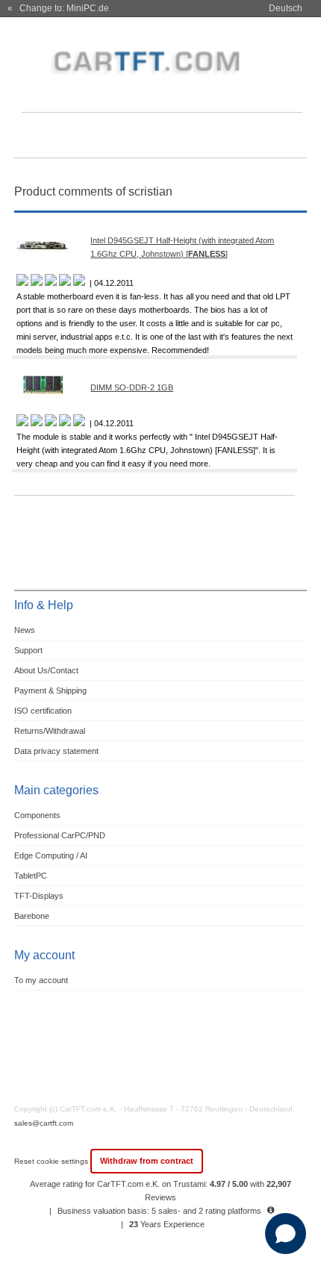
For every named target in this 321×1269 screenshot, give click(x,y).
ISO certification (43, 710)
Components (37, 815)
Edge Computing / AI (50, 855)
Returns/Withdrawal (49, 730)
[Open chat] (285, 1233)
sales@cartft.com (43, 1123)
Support (28, 650)
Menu (35, 137)
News (24, 630)
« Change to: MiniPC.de (58, 8)
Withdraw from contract (146, 1160)
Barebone (31, 915)
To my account (41, 980)
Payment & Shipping (50, 690)
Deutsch (285, 8)
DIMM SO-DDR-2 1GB (131, 387)
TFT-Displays (38, 895)
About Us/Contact (46, 670)
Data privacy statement (56, 750)
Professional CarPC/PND (59, 835)
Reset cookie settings (52, 1161)
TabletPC (30, 875)
